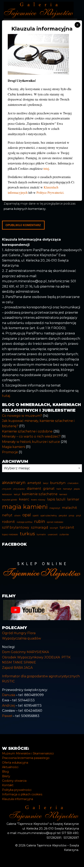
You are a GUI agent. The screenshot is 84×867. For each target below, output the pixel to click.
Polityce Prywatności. (50, 192)
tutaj (46, 168)
